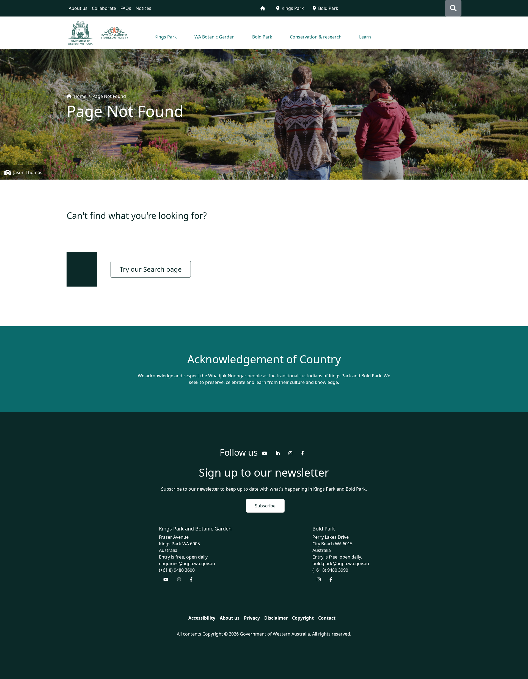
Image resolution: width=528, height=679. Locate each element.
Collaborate (104, 8)
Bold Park (328, 8)
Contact (327, 618)
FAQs (125, 8)
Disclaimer (276, 618)
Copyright (303, 618)
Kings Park (293, 8)
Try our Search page (151, 269)
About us (78, 8)
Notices (143, 8)
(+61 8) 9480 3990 (330, 570)
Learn (365, 37)
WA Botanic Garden (214, 37)
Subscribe (265, 506)
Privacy (252, 618)
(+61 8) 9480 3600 (177, 570)
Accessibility (201, 618)
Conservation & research (316, 37)
